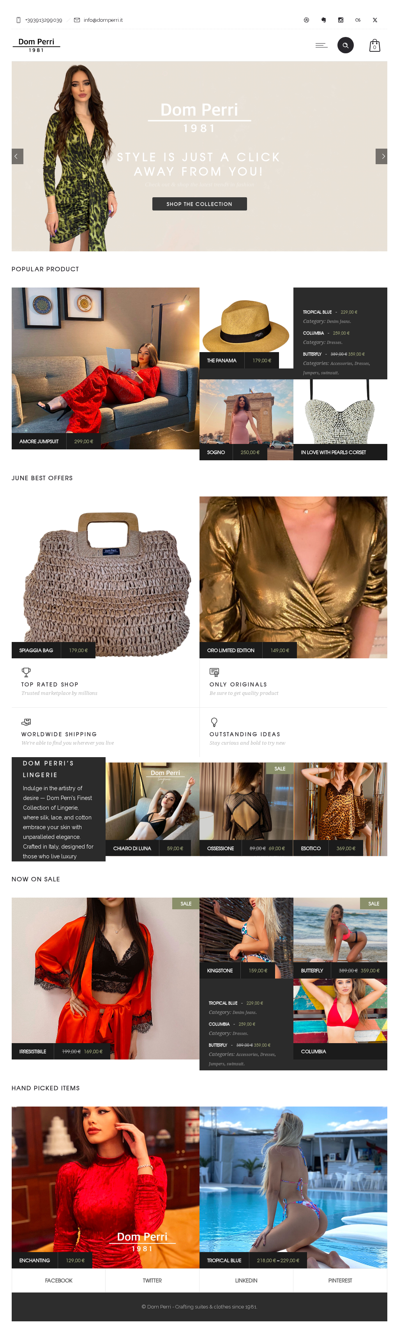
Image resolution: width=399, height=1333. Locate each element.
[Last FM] (357, 20)
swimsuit (329, 373)
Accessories (341, 363)
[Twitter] (374, 20)
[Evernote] (323, 20)
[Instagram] (340, 20)
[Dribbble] (306, 20)
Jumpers (311, 373)
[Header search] (345, 45)
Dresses (334, 342)
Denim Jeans (338, 321)
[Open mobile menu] (323, 45)
